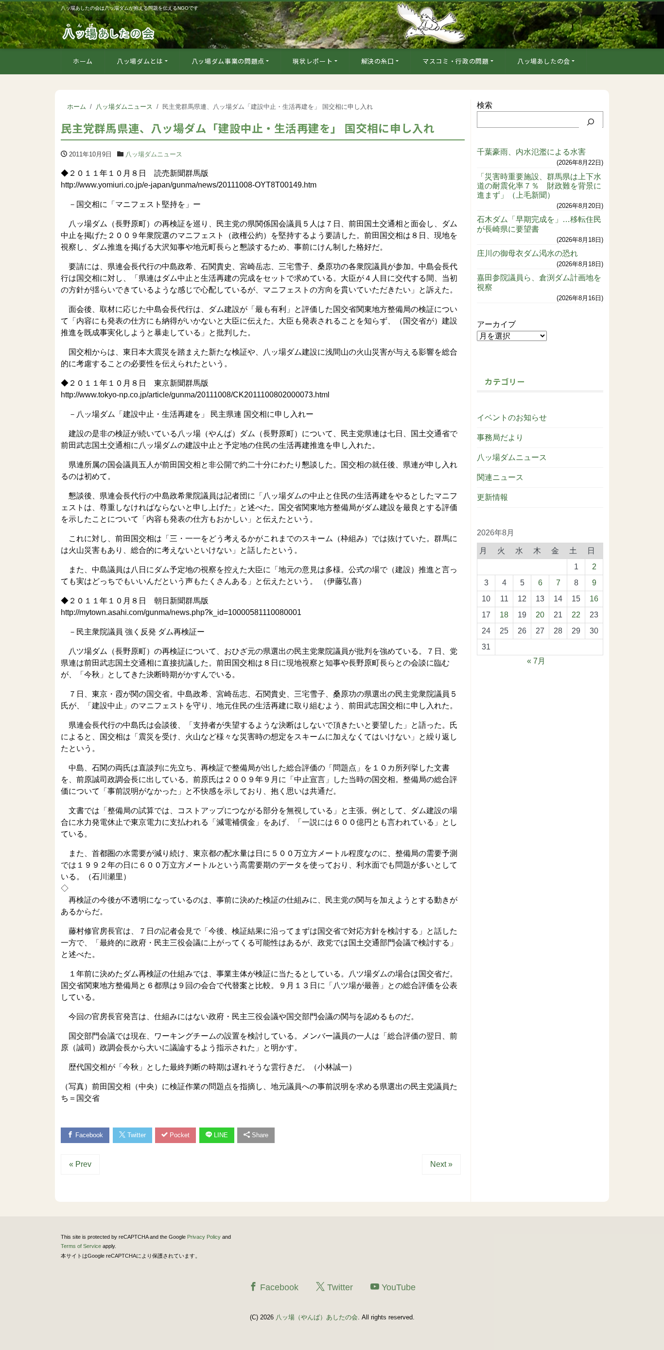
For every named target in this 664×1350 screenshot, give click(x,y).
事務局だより (500, 437)
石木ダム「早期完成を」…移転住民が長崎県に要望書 (539, 224)
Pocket (179, 1135)
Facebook (88, 1135)
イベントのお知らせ (512, 417)
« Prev (80, 1164)
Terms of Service (81, 1246)
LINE (220, 1135)
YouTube (397, 1287)
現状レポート (312, 61)
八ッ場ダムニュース (153, 154)
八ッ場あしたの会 (543, 61)
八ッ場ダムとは (140, 61)
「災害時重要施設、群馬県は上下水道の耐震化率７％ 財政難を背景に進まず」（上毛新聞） (539, 185)
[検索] (590, 122)
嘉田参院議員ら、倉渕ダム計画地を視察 (539, 282)
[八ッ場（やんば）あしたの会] (109, 30)
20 (540, 615)
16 (594, 599)
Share (259, 1135)
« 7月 (536, 661)
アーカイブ (496, 324)
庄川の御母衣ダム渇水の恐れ (527, 253)
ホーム (83, 61)
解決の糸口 (377, 61)
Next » (441, 1164)
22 (576, 615)
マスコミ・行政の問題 (455, 61)
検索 (484, 105)
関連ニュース (500, 477)
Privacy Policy (204, 1237)
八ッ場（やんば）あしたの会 (317, 1317)
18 (504, 615)
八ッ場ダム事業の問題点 (228, 61)
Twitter (135, 1135)
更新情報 (492, 497)
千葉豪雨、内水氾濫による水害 (531, 152)
